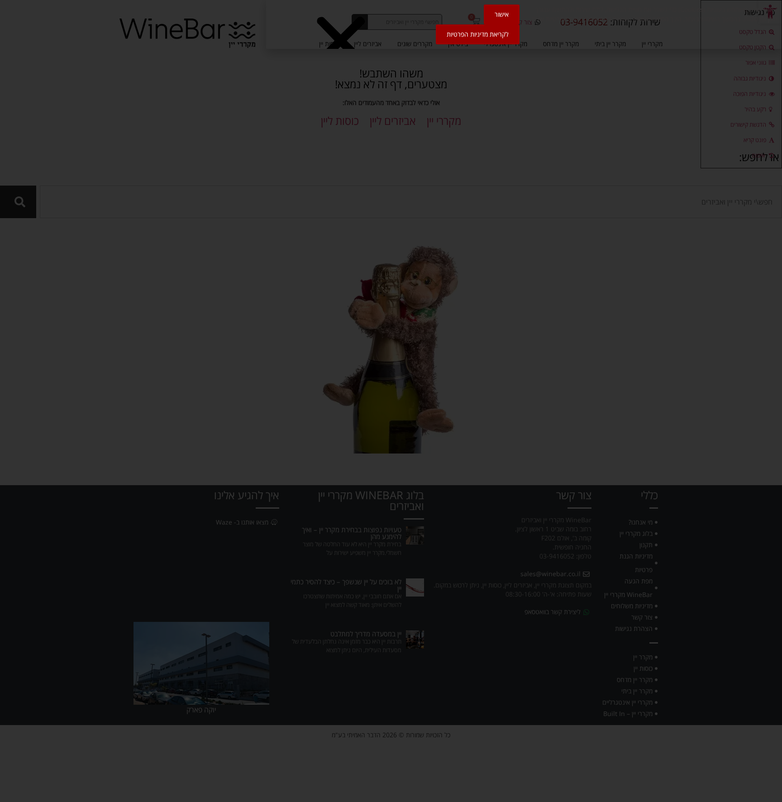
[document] (391, 401)
